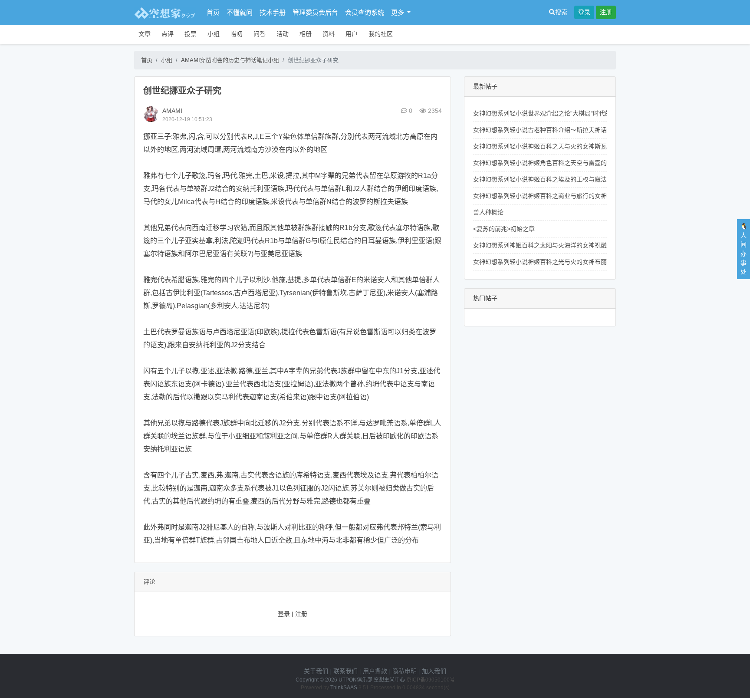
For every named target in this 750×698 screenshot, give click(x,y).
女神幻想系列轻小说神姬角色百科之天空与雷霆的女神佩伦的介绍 (561, 162)
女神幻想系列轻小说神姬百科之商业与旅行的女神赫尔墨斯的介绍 (561, 195)
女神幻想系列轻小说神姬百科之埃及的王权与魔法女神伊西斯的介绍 (564, 179)
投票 (190, 33)
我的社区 (380, 33)
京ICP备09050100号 (430, 680)
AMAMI (172, 110)
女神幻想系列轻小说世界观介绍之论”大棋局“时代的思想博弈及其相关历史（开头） (584, 113)
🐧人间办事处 (743, 249)
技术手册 (273, 12)
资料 (328, 33)
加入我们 (434, 671)
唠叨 (236, 33)
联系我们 (345, 671)
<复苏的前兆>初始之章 (504, 228)
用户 (351, 33)
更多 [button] (398, 12)
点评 (167, 33)
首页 (213, 12)
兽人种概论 (488, 212)
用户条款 (375, 671)
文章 (144, 33)
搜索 (561, 12)
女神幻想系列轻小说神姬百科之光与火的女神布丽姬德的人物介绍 (561, 261)
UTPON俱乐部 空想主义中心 (372, 680)
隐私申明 (404, 671)
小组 (213, 33)
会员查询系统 (364, 12)
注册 (606, 12)
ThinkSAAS (343, 688)
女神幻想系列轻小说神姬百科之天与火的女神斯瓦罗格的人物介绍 (561, 146)
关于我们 (316, 671)
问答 (259, 33)
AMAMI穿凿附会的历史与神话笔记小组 (230, 60)
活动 (282, 33)
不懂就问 (240, 12)
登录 (584, 12)
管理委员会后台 (315, 12)
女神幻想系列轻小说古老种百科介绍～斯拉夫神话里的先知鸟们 (558, 129)
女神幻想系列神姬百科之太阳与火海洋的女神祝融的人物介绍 (555, 245)
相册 (305, 33)
